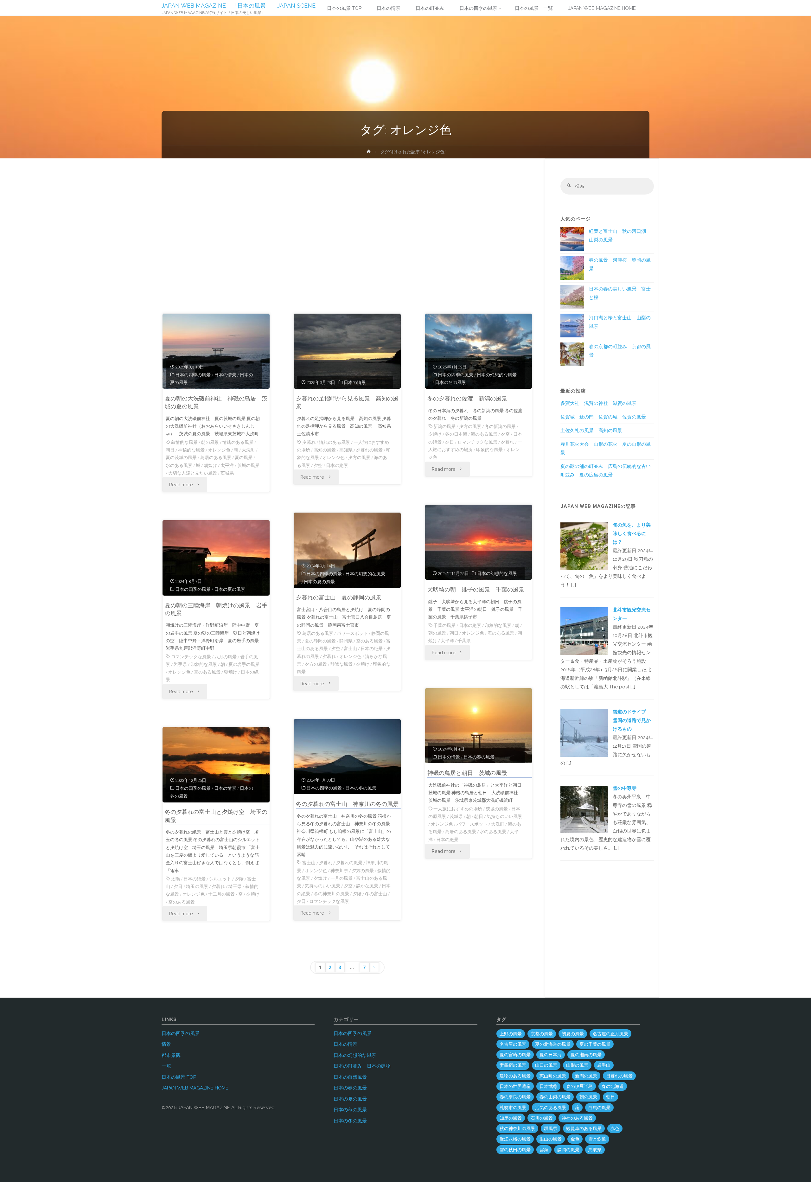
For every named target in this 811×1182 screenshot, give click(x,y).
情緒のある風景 (237, 442)
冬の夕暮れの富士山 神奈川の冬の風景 (347, 804)
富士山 (350, 648)
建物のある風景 (515, 1075)
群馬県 (550, 1128)
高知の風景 (325, 449)
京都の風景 (542, 1033)
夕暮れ (309, 442)
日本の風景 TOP (179, 1077)
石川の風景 (542, 1118)
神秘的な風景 (191, 449)
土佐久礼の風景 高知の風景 (591, 430)
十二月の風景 (221, 894)
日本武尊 (548, 1086)
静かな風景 (367, 885)
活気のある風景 (550, 1107)
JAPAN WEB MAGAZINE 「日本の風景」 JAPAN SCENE (239, 5)
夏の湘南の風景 (586, 1054)
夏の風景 (243, 457)
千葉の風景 (444, 625)
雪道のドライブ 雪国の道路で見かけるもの (632, 720)
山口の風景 (546, 1065)
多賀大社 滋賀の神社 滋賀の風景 (598, 403)
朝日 (170, 449)
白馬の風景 (599, 1107)
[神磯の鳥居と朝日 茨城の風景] (478, 726)
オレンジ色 (219, 449)
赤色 (614, 1128)
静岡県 (346, 640)
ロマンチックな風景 (477, 441)
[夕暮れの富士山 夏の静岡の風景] (347, 550)
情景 (166, 1044)
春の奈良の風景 (515, 1096)
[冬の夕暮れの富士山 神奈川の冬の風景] (347, 757)
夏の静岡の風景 (320, 640)
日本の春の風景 (479, 756)
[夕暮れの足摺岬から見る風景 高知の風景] (347, 351)
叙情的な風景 (184, 442)
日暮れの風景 (619, 1075)
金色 (575, 1138)
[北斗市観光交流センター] (584, 630)
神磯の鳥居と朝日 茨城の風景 (467, 773)
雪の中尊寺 (624, 788)
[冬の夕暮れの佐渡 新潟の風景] (478, 351)
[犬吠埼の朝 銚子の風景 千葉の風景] (478, 542)
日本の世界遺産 (515, 1086)
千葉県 (464, 640)
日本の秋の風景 (350, 1110)
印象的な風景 (489, 449)
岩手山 (603, 1065)
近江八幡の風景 (515, 1138)
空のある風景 (369, 640)
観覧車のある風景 (584, 1128)
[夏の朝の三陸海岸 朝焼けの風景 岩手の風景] (216, 558)
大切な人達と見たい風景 (192, 473)
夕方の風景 (359, 457)
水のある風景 (179, 465)
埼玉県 (235, 886)
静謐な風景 (341, 664)
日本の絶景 (337, 465)
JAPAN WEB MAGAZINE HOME (195, 1088)
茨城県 (227, 473)
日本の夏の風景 (319, 581)
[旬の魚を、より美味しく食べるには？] (584, 545)
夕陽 (357, 893)
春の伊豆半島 (579, 1086)
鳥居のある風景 (215, 457)
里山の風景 (551, 1138)
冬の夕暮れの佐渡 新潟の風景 (467, 398)
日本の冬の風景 (450, 382)
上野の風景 (511, 1033)
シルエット (220, 878)
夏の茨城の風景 (181, 457)
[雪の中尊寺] (584, 809)
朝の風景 (210, 442)
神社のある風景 (577, 1118)
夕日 (449, 441)
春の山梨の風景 (555, 1096)
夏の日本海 (551, 1054)
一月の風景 (341, 878)
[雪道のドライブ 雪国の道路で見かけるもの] (584, 732)
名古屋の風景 (513, 1044)
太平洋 (227, 465)
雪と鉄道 (597, 1138)
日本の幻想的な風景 (497, 374)
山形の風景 (577, 1065)
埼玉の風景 (197, 886)
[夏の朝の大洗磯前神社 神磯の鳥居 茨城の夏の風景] (216, 351)
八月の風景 (225, 656)
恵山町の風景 (553, 1075)
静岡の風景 (568, 1149)
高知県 (346, 449)
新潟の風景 (444, 426)
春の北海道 (613, 1086)
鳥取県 (595, 1149)
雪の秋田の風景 (515, 1149)
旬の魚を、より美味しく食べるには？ (632, 533)
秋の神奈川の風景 (517, 1128)
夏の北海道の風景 (553, 1044)
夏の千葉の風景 (594, 1044)
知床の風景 (511, 1118)
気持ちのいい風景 (504, 816)
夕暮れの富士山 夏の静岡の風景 (338, 597)
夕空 (318, 465)
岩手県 (180, 664)
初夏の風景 (573, 1033)
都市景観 (171, 1055)
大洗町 (248, 449)
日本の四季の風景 (193, 374)
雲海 (544, 1149)
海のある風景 (484, 434)
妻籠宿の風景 (513, 1065)
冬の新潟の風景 (500, 426)
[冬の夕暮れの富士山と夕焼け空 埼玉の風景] (216, 764)
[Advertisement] (347, 239)
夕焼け (435, 434)
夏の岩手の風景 (243, 664)
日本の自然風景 (350, 1077)
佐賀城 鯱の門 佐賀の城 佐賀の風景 (603, 417)
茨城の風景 (248, 465)
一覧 (166, 1066)
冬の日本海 (456, 434)
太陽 (175, 878)
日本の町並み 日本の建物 (362, 1066)
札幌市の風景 (513, 1107)
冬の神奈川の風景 (331, 893)
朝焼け (210, 465)
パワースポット (352, 633)
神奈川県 (339, 870)
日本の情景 (225, 374)
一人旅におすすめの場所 (457, 808)
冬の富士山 (376, 893)
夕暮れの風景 (369, 449)
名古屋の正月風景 (610, 1033)
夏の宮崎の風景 (515, 1054)
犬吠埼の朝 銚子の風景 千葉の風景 (475, 589)
